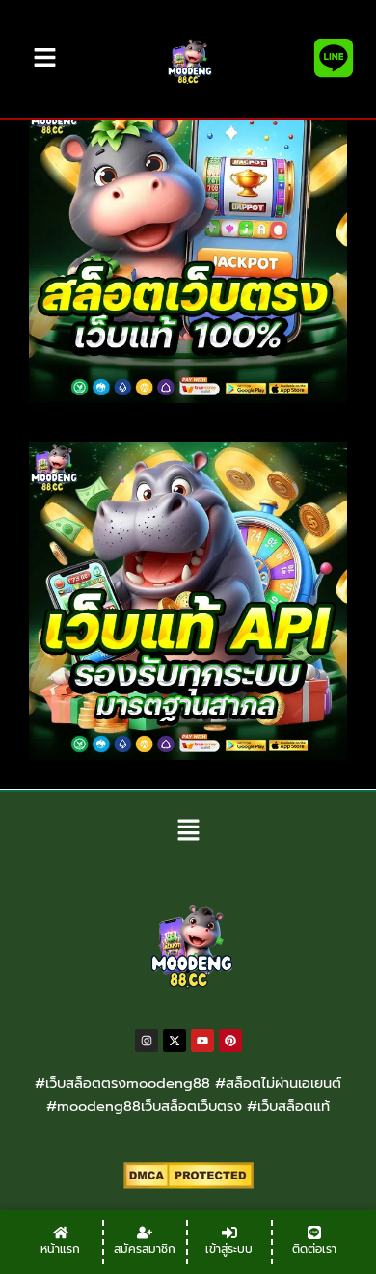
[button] (188, 832)
